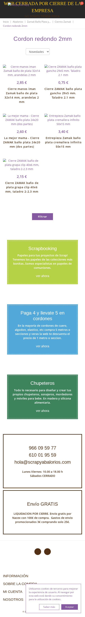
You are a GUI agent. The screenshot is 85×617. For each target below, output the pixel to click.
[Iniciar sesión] (67, 6)
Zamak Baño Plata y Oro (39, 21)
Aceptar (69, 607)
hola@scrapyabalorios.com (42, 462)
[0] (79, 6)
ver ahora (42, 276)
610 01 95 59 (42, 455)
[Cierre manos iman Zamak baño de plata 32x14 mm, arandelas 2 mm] (22, 71)
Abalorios (18, 21)
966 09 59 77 (42, 448)
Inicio (6, 21)
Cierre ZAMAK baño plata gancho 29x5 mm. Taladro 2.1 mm (63, 93)
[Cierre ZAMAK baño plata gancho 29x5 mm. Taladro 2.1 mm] (63, 71)
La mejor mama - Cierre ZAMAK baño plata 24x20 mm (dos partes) (21, 142)
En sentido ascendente (56, 52)
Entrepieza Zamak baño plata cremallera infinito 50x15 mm (63, 142)
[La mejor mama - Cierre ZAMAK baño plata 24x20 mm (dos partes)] (22, 120)
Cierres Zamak (63, 21)
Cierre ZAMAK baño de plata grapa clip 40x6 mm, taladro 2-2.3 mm (22, 187)
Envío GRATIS (42, 504)
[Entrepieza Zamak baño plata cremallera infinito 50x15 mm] (63, 120)
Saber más (49, 607)
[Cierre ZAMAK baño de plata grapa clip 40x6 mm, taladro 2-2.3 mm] (22, 165)
